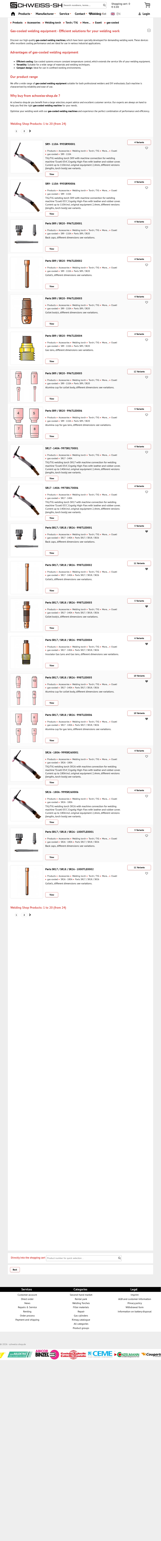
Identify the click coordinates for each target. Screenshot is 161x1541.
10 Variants (139, 675)
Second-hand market (81, 1294)
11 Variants (139, 563)
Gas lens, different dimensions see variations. (69, 350)
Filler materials (81, 1307)
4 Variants (139, 142)
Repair (81, 1311)
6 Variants (139, 638)
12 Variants (139, 371)
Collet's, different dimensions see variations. (68, 275)
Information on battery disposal (135, 1311)
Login (146, 14)
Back (15, 1269)
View (52, 174)
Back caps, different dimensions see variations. (70, 237)
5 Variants (139, 409)
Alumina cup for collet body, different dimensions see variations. (79, 387)
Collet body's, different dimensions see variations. (71, 312)
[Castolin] (44, 1357)
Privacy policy (135, 1303)
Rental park (81, 1299)
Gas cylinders (81, 1315)
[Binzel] (17, 1358)
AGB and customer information (134, 1299)
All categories (81, 1323)
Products (25, 15)
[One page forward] (30, 131)
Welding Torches (81, 1303)
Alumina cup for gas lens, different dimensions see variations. (78, 424)
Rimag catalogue (81, 1319)
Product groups (81, 1328)
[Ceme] (71, 1355)
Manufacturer (46, 15)
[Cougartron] (124, 1357)
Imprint (135, 1294)
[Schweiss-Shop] (46, 7)
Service (65, 15)
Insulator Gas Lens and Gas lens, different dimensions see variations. (82, 654)
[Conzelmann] (97, 1355)
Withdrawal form (135, 1307)
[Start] (13, 13)
